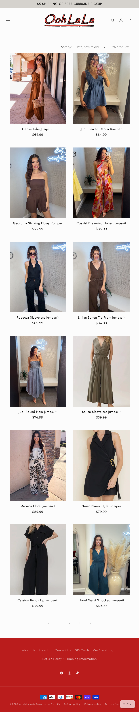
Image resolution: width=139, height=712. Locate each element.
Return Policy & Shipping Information (69, 659)
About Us (28, 650)
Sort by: (66, 47)
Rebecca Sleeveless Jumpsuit (38, 318)
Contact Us (63, 650)
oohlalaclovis (27, 704)
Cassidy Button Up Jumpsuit (38, 600)
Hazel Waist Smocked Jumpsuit (101, 600)
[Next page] (90, 623)
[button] (8, 20)
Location (45, 650)
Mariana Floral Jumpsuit (37, 506)
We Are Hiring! (103, 650)
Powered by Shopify (48, 704)
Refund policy (72, 704)
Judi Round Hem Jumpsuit (37, 412)
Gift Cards (82, 650)
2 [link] (70, 623)
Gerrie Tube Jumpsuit (37, 129)
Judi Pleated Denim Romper (101, 129)
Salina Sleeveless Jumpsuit (101, 412)
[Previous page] (49, 623)
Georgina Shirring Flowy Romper (37, 223)
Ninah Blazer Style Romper (101, 506)
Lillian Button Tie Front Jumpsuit (101, 318)
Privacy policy (92, 704)
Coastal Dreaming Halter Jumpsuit (101, 223)
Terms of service (115, 704)
